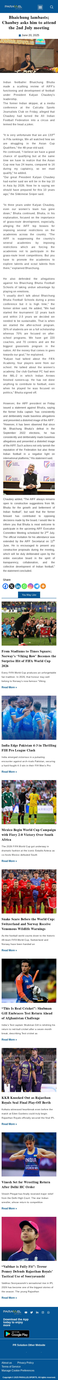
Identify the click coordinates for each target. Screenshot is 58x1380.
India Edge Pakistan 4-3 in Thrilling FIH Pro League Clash (29, 748)
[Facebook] (5, 586)
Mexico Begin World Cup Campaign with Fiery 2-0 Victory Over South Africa (29, 834)
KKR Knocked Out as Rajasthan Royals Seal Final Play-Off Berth (26, 1100)
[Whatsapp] (24, 586)
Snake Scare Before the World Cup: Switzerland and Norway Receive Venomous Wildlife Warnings (28, 924)
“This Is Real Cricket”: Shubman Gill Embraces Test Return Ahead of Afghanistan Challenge (27, 1013)
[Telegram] (37, 586)
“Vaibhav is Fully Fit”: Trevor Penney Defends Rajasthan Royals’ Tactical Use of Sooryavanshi (27, 1271)
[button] (40, 7)
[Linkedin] (18, 586)
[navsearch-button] (50, 7)
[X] (12, 586)
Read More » (9, 687)
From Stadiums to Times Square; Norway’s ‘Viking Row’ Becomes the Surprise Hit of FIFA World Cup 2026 (29, 658)
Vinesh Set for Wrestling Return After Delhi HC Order (26, 1184)
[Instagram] (30, 586)
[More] (43, 586)
